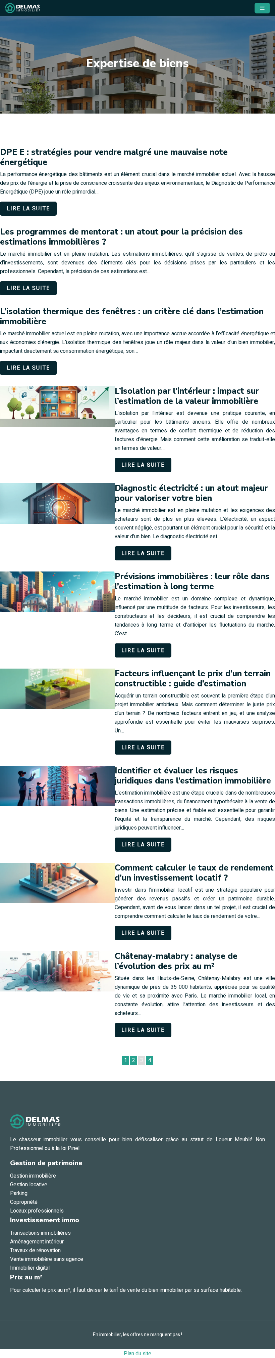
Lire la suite (28, 209)
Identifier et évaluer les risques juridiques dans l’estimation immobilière (193, 776)
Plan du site (137, 1354)
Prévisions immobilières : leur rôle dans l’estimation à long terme (192, 581)
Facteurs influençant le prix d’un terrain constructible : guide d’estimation (193, 678)
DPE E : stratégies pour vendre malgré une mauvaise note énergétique (114, 157)
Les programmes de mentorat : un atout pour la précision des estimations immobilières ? (121, 237)
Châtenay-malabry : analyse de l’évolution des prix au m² (176, 961)
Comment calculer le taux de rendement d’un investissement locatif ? (194, 873)
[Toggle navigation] (262, 8)
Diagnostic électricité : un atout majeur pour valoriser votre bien (191, 493)
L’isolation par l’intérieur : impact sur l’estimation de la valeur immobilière (187, 396)
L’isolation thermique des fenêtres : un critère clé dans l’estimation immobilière (132, 316)
